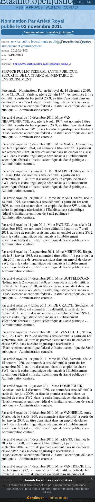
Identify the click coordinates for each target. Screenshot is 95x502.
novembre (39, 26)
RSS (19, 7)
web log (53, 7)
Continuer (35, 498)
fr (79, 1)
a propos (34, 7)
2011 (57, 26)
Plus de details (58, 498)
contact (71, 7)
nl (89, 1)
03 (24, 26)
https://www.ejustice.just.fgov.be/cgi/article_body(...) (42, 63)
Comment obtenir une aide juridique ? (48, 32)
